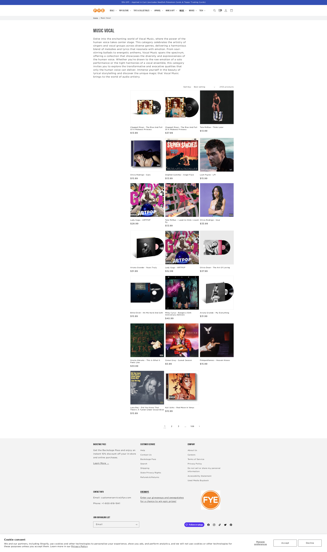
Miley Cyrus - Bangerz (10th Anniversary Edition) (178, 314)
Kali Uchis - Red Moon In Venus (179, 408)
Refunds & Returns (149, 477)
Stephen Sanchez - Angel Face (179, 175)
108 (192, 426)
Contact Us (145, 455)
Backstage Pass (148, 459)
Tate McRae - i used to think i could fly (182, 221)
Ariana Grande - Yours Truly (143, 267)
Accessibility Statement (200, 476)
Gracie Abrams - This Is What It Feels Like (145, 361)
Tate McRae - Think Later (211, 127)
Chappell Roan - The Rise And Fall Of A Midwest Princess (146, 128)
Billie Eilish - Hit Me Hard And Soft (146, 313)
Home (95, 18)
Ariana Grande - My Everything (214, 313)
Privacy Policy (79, 546)
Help (142, 450)
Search (143, 464)
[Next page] (199, 426)
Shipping (144, 468)
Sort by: (187, 87)
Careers (191, 455)
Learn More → (101, 463)
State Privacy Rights (150, 473)
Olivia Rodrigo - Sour (210, 220)
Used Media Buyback (198, 480)
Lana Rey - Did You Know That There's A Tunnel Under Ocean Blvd (147, 409)
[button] (113, 10)
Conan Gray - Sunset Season (178, 360)
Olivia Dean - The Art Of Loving (215, 267)
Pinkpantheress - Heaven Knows (215, 360)
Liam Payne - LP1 (208, 175)
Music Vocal (106, 18)
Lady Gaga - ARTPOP (140, 220)
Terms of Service (196, 459)
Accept (285, 543)
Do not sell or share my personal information (204, 469)
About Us (192, 450)
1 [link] (164, 426)
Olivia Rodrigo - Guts (140, 175)
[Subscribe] (136, 525)
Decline (310, 543)
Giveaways (144, 492)
